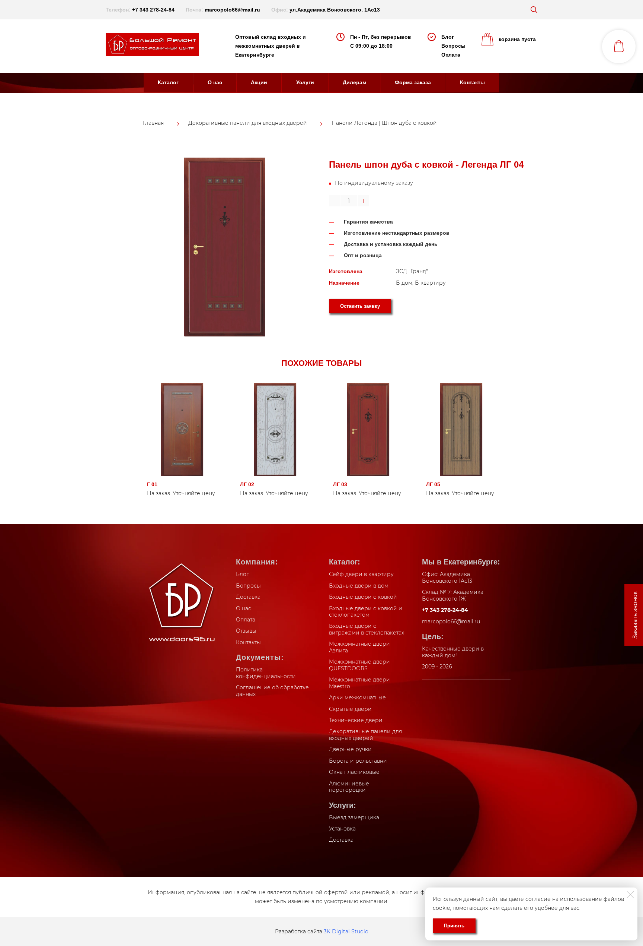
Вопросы (453, 46)
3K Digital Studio (346, 931)
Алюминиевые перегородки (349, 787)
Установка (342, 828)
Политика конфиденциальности (266, 673)
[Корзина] (619, 46)
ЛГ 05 (433, 484)
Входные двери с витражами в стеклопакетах (366, 629)
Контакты (472, 82)
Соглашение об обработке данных (272, 690)
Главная (153, 123)
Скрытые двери (350, 709)
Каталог (168, 82)
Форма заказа (413, 82)
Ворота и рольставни (358, 760)
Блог (447, 37)
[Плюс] (363, 200)
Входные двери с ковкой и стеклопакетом (365, 611)
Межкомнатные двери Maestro (359, 683)
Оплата (450, 55)
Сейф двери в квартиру (361, 574)
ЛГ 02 (247, 484)
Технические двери (356, 720)
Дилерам (354, 82)
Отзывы (246, 630)
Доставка (248, 597)
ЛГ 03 (340, 484)
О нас (215, 82)
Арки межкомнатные (357, 697)
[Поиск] (534, 9)
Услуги (305, 82)
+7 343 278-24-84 (153, 10)
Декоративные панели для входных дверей (247, 123)
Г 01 (152, 484)
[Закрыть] (630, 894)
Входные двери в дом (358, 585)
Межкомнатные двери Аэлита (359, 647)
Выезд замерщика (354, 817)
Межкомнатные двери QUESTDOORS (359, 665)
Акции (259, 82)
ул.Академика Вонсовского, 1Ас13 (334, 10)
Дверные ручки (350, 749)
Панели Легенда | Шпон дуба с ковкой (384, 123)
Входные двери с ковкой (363, 597)
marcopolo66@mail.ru (232, 10)
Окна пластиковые (354, 772)
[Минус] (334, 200)
